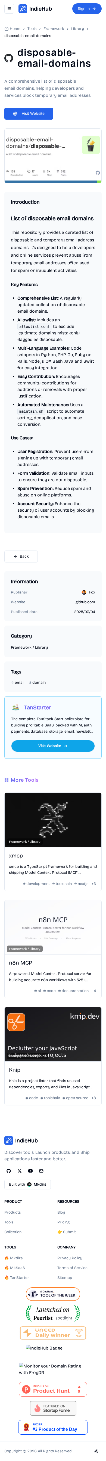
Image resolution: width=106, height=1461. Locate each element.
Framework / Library (29, 647)
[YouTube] (30, 1171)
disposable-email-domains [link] (27, 35)
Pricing (63, 1222)
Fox (92, 592)
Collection (12, 1232)
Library (77, 28)
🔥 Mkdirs (13, 1258)
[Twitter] (19, 1171)
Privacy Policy (69, 1258)
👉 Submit (66, 1232)
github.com (85, 602)
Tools (8, 1222)
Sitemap (64, 1277)
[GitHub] (8, 1171)
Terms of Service (72, 1268)
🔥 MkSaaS (14, 1268)
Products (12, 1212)
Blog (61, 1212)
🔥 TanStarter (16, 1277)
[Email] (41, 1171)
